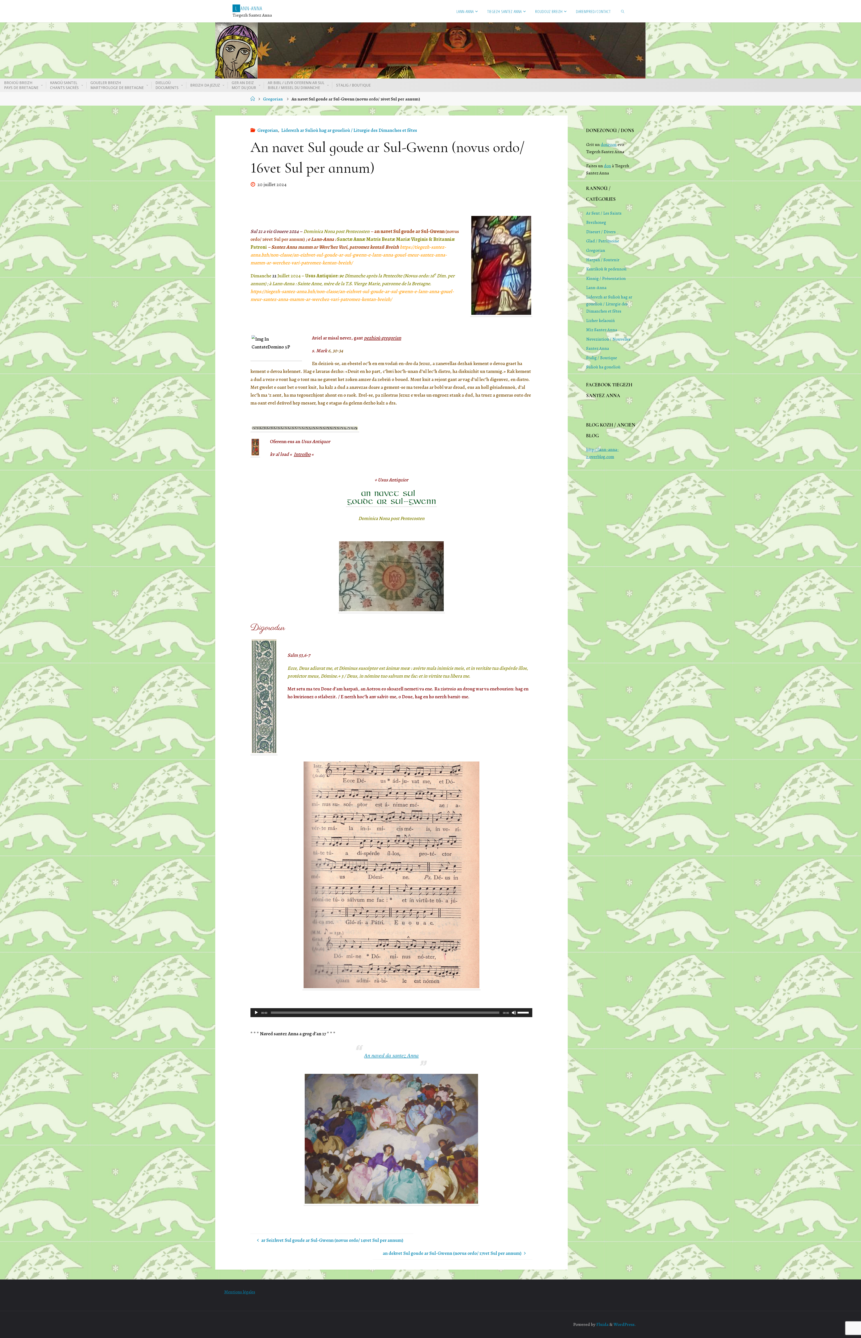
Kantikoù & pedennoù (606, 269)
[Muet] (514, 1012)
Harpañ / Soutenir (603, 260)
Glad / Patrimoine (602, 241)
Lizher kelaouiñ (600, 321)
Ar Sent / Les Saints (604, 213)
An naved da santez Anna (391, 1055)
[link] (623, 11)
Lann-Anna (596, 288)
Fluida (602, 1324)
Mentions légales (239, 1292)
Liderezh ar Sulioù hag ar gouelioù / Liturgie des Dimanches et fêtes (349, 130)
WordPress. (624, 1324)
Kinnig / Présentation (606, 278)
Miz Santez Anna (601, 330)
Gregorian (273, 99)
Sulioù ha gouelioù (603, 367)
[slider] (523, 1012)
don (607, 166)
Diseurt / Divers (601, 232)
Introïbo (302, 454)
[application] (391, 1012)
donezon (609, 144)
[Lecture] (256, 1012)
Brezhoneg (596, 222)
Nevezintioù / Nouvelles (608, 339)
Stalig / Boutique (601, 358)
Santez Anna (597, 348)
